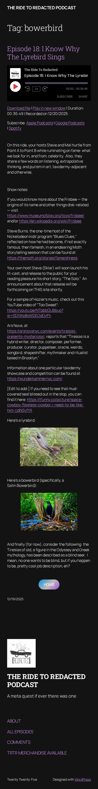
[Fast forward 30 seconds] (45, 88)
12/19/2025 (15, 599)
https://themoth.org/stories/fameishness (42, 257)
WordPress (83, 779)
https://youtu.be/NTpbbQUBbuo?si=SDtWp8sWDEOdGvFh (35, 313)
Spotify (15, 128)
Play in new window (49, 108)
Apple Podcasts (39, 122)
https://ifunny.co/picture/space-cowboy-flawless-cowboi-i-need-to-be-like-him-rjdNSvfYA (45, 405)
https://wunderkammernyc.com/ (34, 378)
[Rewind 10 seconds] (27, 88)
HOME (49, 584)
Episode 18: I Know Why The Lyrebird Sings (43, 53)
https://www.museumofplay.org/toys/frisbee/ (45, 215)
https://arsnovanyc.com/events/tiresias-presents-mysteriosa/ (42, 333)
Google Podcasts (69, 122)
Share (83, 97)
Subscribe (65, 97)
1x (36, 88)
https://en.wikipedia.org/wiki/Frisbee (50, 221)
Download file (18, 108)
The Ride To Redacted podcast (41, 8)
